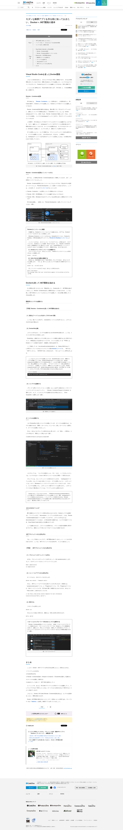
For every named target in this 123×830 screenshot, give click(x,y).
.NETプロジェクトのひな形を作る (44, 63)
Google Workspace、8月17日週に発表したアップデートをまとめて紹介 (87, 53)
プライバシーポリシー (88, 820)
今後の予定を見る (87, 162)
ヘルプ (49, 820)
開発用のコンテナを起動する (43, 57)
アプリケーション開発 (40, 7)
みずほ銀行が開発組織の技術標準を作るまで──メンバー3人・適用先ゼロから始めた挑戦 (87, 31)
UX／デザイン (80, 7)
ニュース (39, 3)
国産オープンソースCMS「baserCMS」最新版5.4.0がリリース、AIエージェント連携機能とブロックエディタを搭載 (87, 45)
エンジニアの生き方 (58, 7)
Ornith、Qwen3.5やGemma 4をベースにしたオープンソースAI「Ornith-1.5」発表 (87, 57)
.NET (39, 29)
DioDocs (34, 701)
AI (32, 7)
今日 (81, 22)
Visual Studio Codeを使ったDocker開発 (44, 49)
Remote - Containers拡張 (42, 51)
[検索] (28, 7)
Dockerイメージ (56, 348)
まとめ (37, 65)
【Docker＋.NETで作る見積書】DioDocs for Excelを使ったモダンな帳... (45, 735)
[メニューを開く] (19, 3)
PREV (42, 707)
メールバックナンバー (87, 84)
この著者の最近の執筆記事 (42, 762)
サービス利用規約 (78, 820)
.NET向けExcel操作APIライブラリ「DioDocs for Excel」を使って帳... (44, 737)
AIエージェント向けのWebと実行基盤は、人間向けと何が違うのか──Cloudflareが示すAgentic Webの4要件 (87, 66)
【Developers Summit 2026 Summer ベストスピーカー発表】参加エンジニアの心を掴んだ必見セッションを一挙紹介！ (87, 40)
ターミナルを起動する (42, 59)
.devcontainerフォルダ (42, 61)
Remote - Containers (41, 101)
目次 (49, 36)
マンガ (87, 7)
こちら (54, 166)
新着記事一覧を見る (86, 137)
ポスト (64, 29)
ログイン (36, 720)
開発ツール (72, 7)
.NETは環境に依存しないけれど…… (44, 40)
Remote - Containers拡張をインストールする (47, 53)
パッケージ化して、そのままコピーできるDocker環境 (48, 42)
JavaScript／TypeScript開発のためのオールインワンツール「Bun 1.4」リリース (87, 35)
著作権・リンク (55, 820)
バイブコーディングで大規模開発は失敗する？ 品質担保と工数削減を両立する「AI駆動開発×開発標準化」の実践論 (87, 26)
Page (30, 42)
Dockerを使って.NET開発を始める (43, 55)
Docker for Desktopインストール (58, 238)
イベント (49, 3)
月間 (92, 22)
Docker (34, 29)
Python (66, 7)
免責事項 (67, 820)
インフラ (49, 7)
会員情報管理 (61, 820)
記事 (44, 3)
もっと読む (30, 741)
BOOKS (55, 3)
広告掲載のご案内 (92, 787)
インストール (44, 188)
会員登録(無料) (39, 719)
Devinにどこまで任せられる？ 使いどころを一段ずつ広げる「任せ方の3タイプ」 (87, 61)
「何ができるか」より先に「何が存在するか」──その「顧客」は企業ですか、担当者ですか (86, 133)
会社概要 (72, 820)
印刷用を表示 (31, 725)
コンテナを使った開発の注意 (42, 44)
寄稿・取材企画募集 (80, 787)
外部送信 (95, 820)
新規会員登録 (86, 87)
